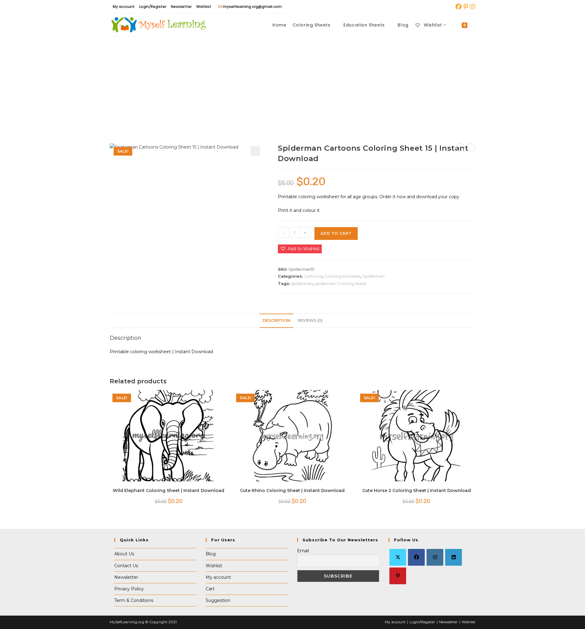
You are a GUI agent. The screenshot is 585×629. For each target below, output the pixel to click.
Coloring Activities (342, 276)
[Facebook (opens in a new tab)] (459, 7)
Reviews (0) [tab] (310, 320)
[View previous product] (460, 147)
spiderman (302, 283)
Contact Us (126, 565)
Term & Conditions (133, 600)
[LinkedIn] (453, 557)
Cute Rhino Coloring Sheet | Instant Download (292, 490)
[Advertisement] (292, 82)
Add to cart (336, 233)
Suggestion (218, 600)
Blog (211, 554)
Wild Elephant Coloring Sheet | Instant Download (168, 490)
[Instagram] (435, 557)
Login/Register (152, 6)
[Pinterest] (397, 576)
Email (303, 550)
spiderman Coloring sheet (340, 283)
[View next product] (471, 147)
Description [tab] (276, 320)
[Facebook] (416, 557)
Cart (210, 589)
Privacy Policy (129, 589)
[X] (397, 557)
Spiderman (373, 276)
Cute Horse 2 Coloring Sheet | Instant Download (416, 490)
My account (124, 6)
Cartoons (313, 276)
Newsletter (181, 6)
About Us (124, 554)
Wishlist (203, 6)
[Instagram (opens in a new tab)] (472, 7)
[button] (255, 151)
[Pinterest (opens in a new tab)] (466, 7)
